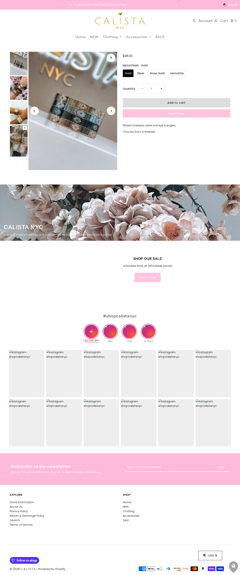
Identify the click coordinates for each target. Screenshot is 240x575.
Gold (128, 73)
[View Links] (129, 328)
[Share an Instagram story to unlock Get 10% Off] (91, 331)
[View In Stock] (148, 328)
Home (80, 37)
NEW (94, 37)
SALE (160, 37)
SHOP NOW (147, 277)
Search (15, 520)
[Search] (194, 20)
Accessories (136, 37)
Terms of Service (21, 525)
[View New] (110, 328)
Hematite (177, 73)
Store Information (22, 502)
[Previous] (63, 5)
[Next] (177, 5)
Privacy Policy (19, 511)
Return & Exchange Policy (27, 516)
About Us (16, 507)
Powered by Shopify (51, 569)
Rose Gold (157, 73)
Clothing (110, 37)
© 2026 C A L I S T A (23, 569)
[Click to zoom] (111, 58)
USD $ (232, 5)
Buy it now (176, 113)
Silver (140, 73)
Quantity (129, 89)
